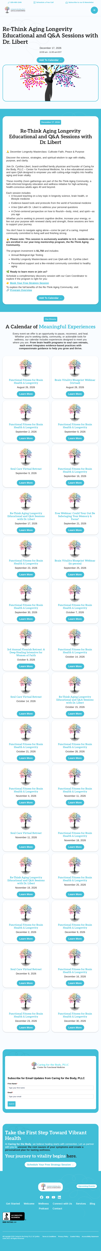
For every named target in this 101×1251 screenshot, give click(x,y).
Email (10, 1092)
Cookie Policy (75, 1236)
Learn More (26, 394)
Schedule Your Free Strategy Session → (50, 1164)
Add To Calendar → (50, 60)
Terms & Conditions (49, 1236)
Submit (11, 1104)
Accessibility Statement (90, 1236)
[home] (14, 10)
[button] (94, 10)
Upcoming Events (86, 1186)
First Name (12, 1084)
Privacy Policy (63, 1236)
